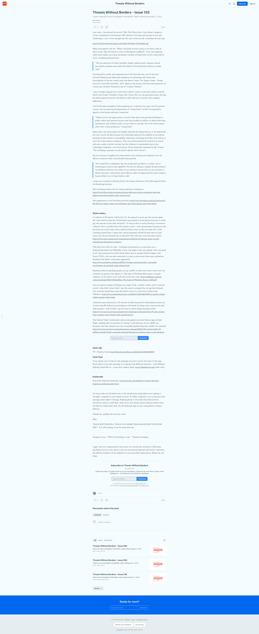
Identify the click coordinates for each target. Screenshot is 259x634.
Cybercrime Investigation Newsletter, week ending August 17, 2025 (116, 577)
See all (96, 588)
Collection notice (142, 620)
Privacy (127, 620)
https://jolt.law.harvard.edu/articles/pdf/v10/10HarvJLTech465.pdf (120, 43)
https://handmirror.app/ (145, 367)
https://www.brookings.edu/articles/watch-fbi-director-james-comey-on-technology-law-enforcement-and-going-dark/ (129, 202)
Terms (133, 620)
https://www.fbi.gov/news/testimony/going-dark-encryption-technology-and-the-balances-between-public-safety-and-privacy (126, 194)
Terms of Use (139, 483)
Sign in (252, 4)
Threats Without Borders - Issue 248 (110, 574)
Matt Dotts (96, 20)
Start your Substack (124, 625)
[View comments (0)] (102, 27)
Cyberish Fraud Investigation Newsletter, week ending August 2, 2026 (117, 549)
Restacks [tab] (106, 515)
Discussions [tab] (108, 540)
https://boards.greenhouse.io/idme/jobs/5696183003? (132, 351)
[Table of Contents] (2, 317)
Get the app (139, 625)
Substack (119, 630)
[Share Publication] (234, 4)
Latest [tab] (100, 540)
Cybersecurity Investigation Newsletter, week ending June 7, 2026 (115, 563)
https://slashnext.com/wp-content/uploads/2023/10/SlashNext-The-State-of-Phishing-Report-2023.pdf (127, 278)
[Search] (230, 4)
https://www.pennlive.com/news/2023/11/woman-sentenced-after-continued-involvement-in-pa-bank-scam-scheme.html (125, 264)
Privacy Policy (145, 485)
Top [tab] (95, 540)
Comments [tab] (97, 515)
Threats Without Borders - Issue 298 (110, 546)
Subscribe (242, 4)
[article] (129, 550)
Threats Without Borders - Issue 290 (110, 560)
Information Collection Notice (129, 485)
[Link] (89, 213)
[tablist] (101, 515)
